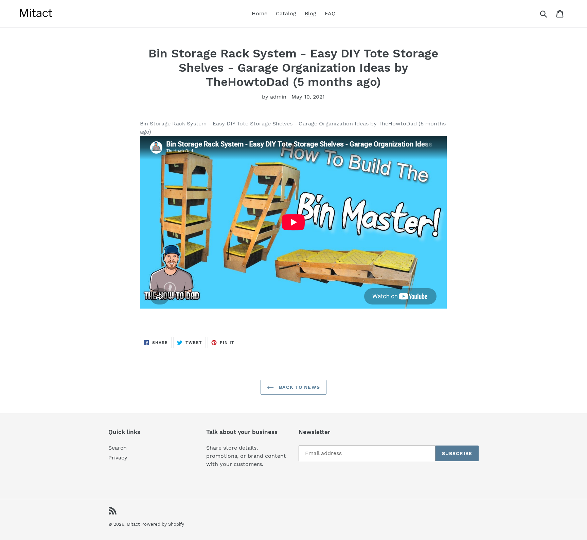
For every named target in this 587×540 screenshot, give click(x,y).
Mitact (133, 524)
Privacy (117, 457)
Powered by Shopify (162, 524)
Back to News (298, 387)
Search (117, 448)
